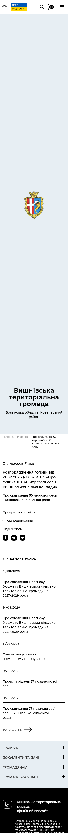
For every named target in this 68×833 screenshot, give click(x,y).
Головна (8, 436)
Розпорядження (19, 520)
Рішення (23, 436)
